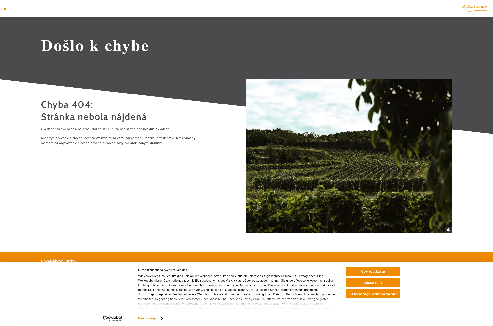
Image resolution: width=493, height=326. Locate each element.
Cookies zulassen (373, 271)
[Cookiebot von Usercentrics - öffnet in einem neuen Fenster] (113, 318)
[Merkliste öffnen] (21, 9)
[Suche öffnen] (27, 9)
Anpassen (371, 282)
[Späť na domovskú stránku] (475, 8)
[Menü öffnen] (5, 9)
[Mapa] (15, 9)
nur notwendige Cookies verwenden (373, 294)
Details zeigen (147, 318)
